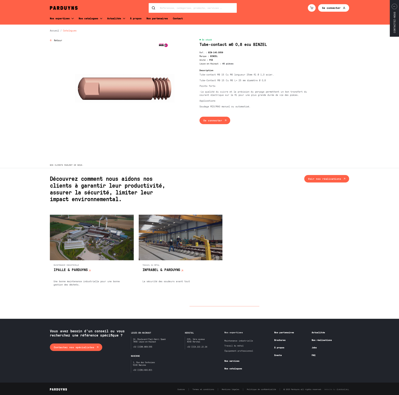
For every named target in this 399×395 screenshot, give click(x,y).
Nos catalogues (233, 368)
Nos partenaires (284, 332)
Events (278, 355)
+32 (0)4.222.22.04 (197, 346)
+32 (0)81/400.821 (142, 370)
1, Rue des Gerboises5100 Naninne (144, 363)
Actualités (318, 332)
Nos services (231, 361)
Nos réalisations (322, 340)
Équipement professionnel (238, 350)
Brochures (280, 340)
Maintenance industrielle (238, 340)
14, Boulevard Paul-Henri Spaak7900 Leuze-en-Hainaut (149, 340)
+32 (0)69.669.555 (142, 346)
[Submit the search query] (154, 8)
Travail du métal (234, 345)
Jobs (314, 347)
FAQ (313, 355)
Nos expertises (233, 332)
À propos (279, 347)
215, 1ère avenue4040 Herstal (196, 340)
